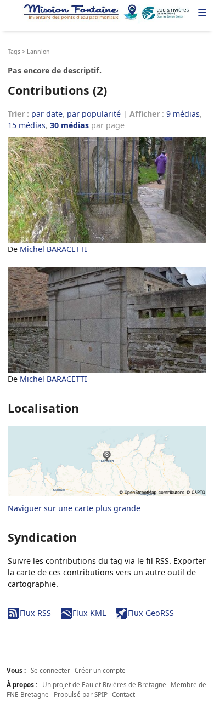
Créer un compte (100, 670)
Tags (14, 51)
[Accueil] (107, 14)
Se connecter (50, 670)
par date (47, 113)
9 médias (183, 113)
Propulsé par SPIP (81, 694)
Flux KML (89, 613)
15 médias (27, 125)
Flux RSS (35, 613)
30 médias (69, 125)
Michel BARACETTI (53, 249)
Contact (123, 694)
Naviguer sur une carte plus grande (74, 508)
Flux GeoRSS (150, 613)
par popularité (94, 113)
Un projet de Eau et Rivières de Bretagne (104, 684)
